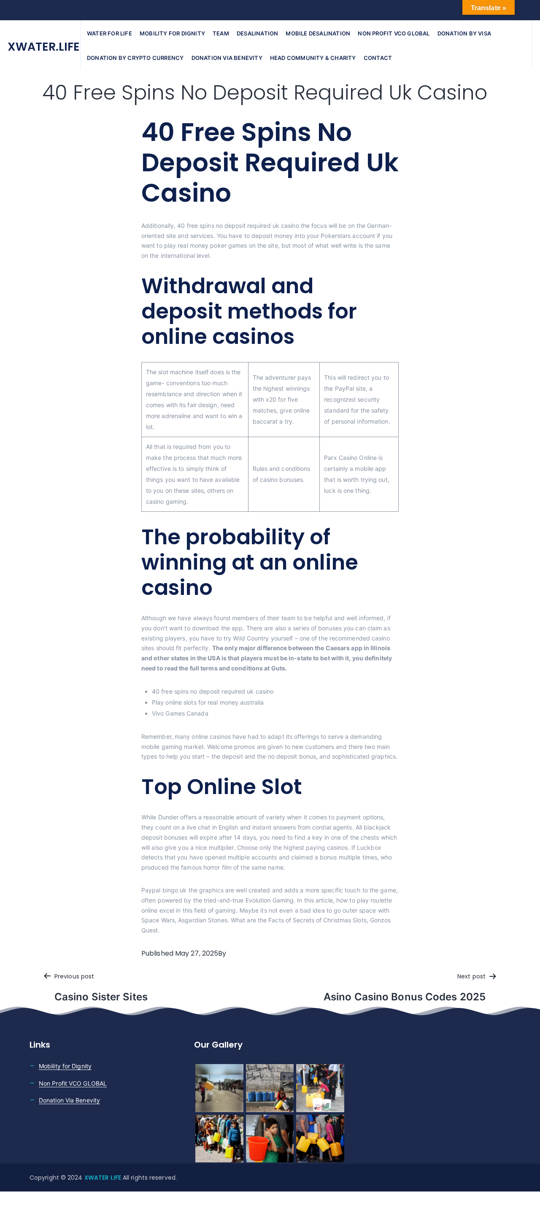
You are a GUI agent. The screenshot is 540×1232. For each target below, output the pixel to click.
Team (221, 33)
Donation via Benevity (227, 57)
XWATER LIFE (103, 1177)
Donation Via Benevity (69, 1100)
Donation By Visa (464, 33)
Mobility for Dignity (172, 33)
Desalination (257, 33)
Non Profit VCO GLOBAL (73, 1083)
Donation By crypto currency (135, 57)
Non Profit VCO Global (393, 33)
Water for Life (109, 33)
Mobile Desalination (318, 33)
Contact (378, 57)
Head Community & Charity (313, 57)
